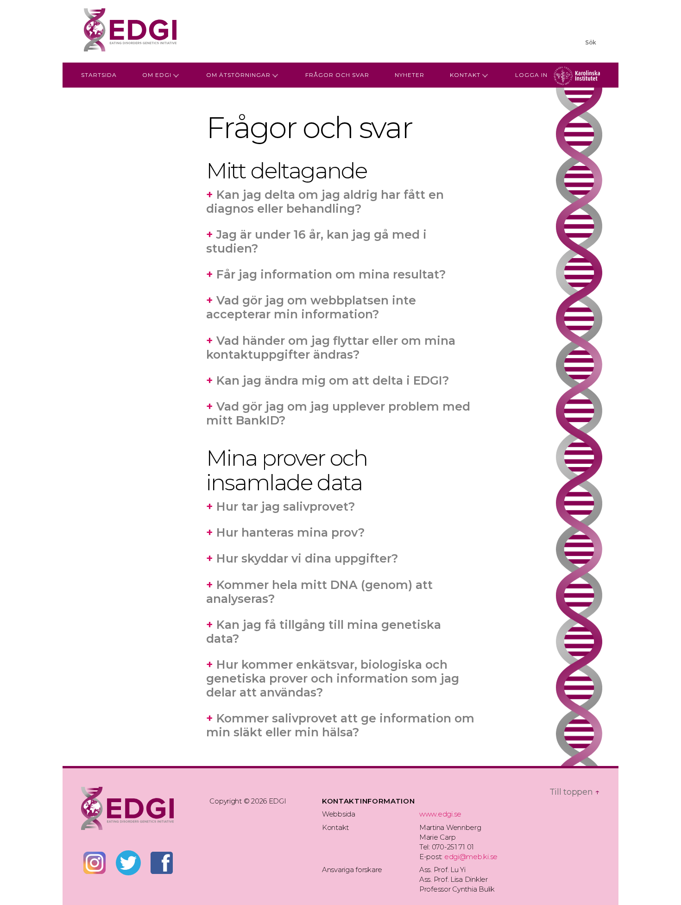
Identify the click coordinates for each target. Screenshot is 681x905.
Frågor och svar (337, 74)
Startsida (99, 74)
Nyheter (409, 74)
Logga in (531, 74)
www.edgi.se (440, 814)
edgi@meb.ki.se (471, 856)
